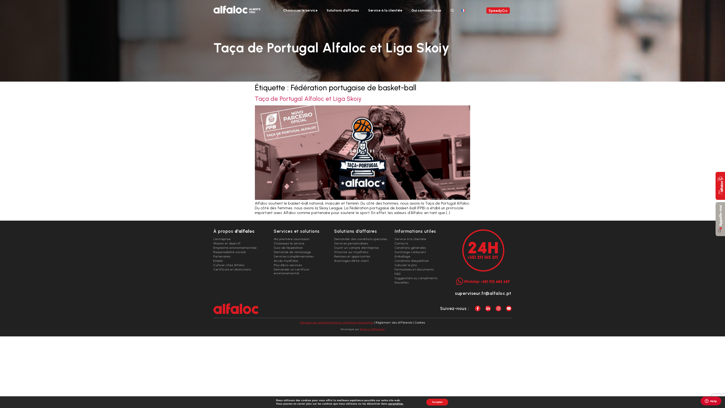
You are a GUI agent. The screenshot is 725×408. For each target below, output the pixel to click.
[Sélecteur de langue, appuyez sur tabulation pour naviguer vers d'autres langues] (463, 10)
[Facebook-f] (478, 308)
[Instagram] (498, 308)
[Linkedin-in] (488, 308)
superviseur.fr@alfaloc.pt (483, 293)
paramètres (395, 404)
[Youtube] (509, 308)
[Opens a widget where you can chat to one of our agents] (710, 401)
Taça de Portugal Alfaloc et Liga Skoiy (308, 98)
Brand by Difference (372, 329)
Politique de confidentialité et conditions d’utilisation (336, 322)
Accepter (437, 402)
